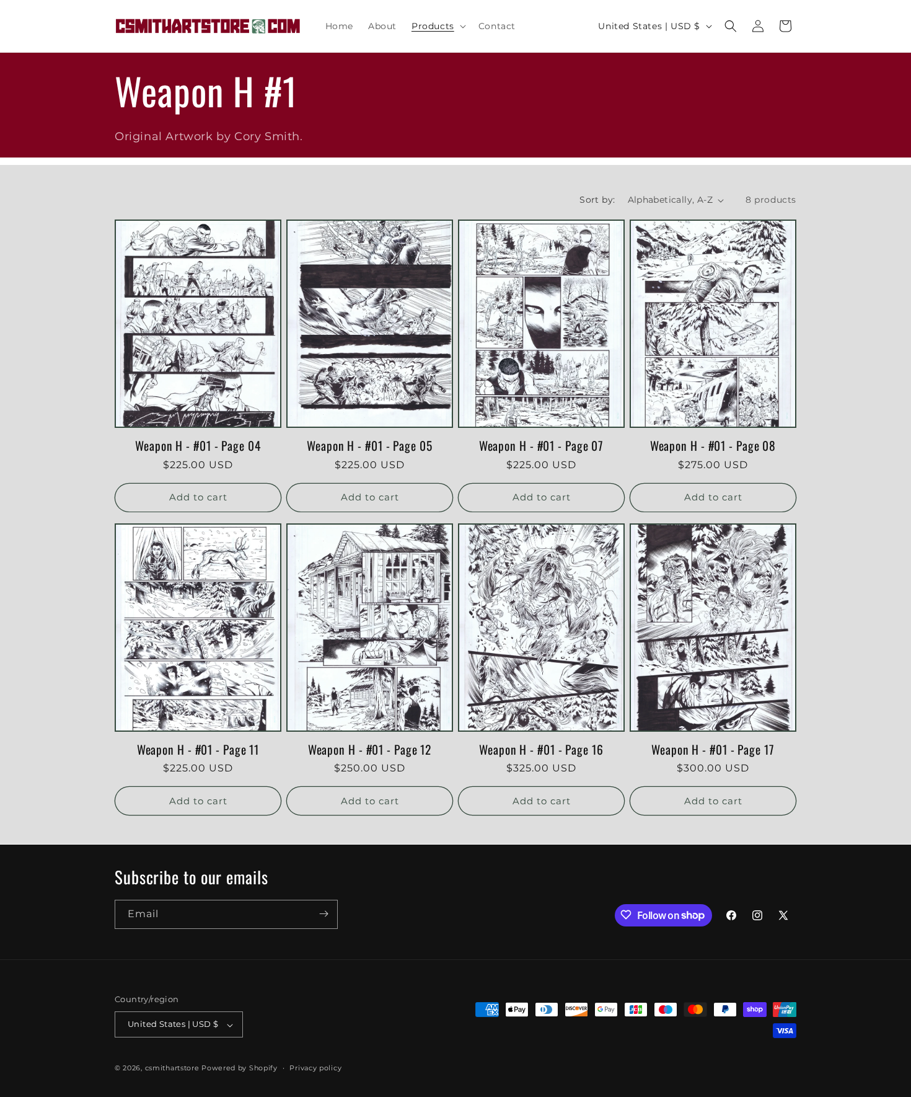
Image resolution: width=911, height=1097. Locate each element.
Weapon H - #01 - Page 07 (541, 445)
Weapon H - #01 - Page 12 (370, 749)
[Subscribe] (323, 913)
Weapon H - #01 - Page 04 (198, 445)
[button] (437, 26)
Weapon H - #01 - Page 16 (541, 749)
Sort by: (597, 199)
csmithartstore (172, 1068)
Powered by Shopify (239, 1068)
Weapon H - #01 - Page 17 (713, 749)
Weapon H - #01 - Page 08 (713, 445)
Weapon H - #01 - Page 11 (198, 749)
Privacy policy (315, 1068)
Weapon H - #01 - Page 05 (370, 445)
